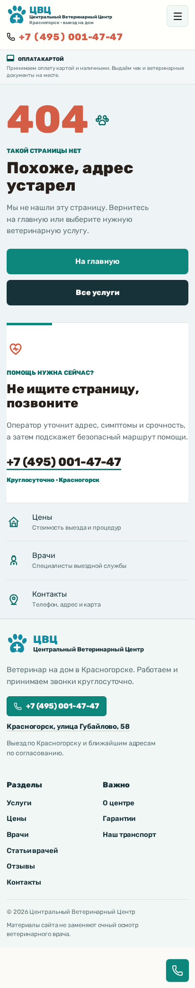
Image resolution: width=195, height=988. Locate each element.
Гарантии (119, 818)
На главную (97, 261)
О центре (118, 803)
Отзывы (21, 866)
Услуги (19, 803)
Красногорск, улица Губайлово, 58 (68, 726)
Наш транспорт (129, 834)
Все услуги (97, 292)
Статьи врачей (32, 850)
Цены (17, 818)
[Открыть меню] (177, 16)
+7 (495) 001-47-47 (71, 37)
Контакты (24, 882)
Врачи (17, 834)
